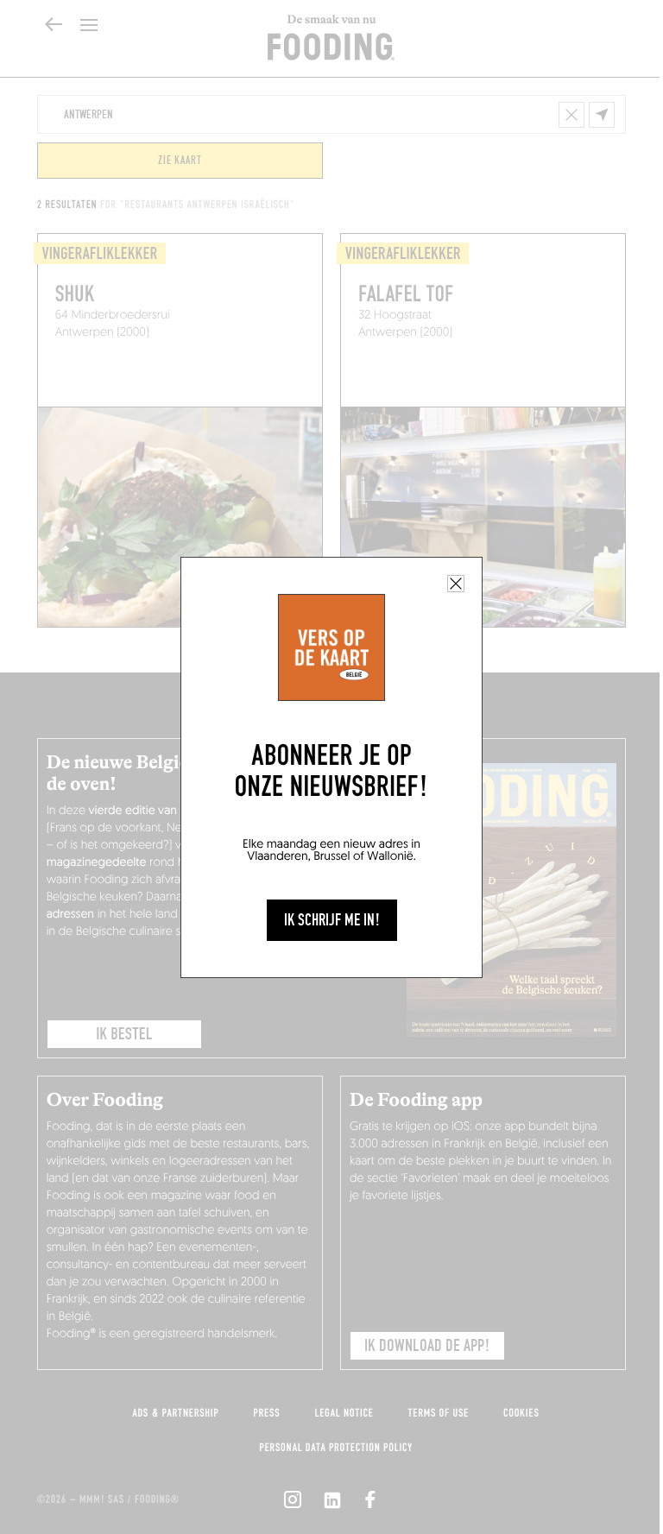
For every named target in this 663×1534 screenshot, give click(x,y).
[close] (455, 583)
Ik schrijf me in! (332, 920)
